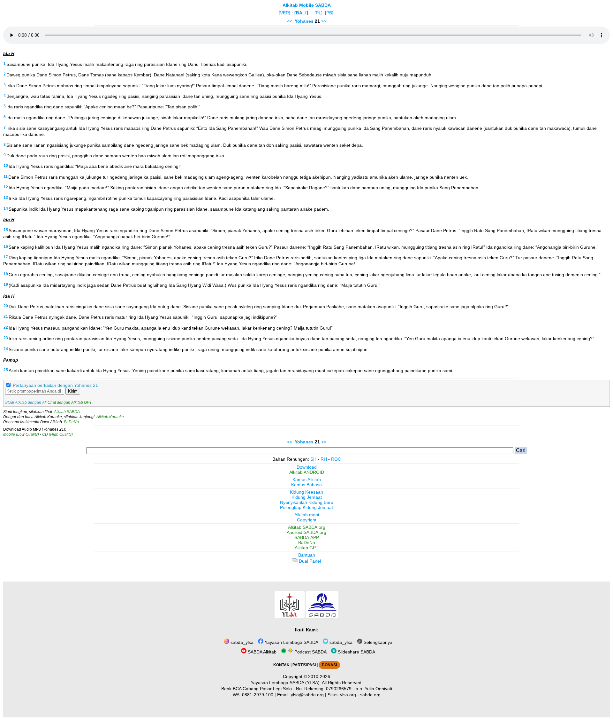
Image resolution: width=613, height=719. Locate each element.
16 (6, 246)
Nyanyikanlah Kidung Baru (306, 502)
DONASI (329, 665)
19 (6, 284)
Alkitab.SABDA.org (306, 527)
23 (6, 338)
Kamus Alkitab (306, 479)
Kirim (73, 391)
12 (6, 187)
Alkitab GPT (307, 547)
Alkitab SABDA (67, 412)
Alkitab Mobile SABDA (307, 5)
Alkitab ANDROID (306, 472)
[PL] (318, 12)
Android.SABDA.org (306, 532)
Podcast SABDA (310, 651)
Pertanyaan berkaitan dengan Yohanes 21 (55, 385)
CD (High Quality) (57, 434)
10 (6, 166)
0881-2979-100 (257, 694)
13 (6, 197)
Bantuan (306, 555)
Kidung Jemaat (306, 497)
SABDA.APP (306, 537)
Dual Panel (309, 561)
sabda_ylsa (241, 642)
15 (6, 230)
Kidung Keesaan (306, 492)
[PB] (329, 12)
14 (6, 208)
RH (324, 459)
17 (6, 257)
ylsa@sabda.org (307, 694)
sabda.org (370, 694)
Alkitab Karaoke (110, 417)
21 (6, 316)
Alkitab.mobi (306, 514)
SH (313, 459)
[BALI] (301, 12)
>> (323, 21)
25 (6, 370)
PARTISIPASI (304, 665)
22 (6, 327)
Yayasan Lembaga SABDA (290, 642)
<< (289, 21)
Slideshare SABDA (356, 651)
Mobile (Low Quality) (21, 434)
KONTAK (281, 665)
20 (6, 306)
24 (6, 349)
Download (307, 467)
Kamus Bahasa (306, 484)
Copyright (306, 519)
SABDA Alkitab (261, 651)
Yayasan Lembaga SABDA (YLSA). (286, 682)
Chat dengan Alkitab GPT (70, 402)
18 (6, 274)
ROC (336, 459)
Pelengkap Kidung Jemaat (306, 507)
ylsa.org (348, 694)
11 (6, 176)
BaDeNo (71, 422)
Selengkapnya (377, 642)
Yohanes (304, 21)
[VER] (284, 12)
